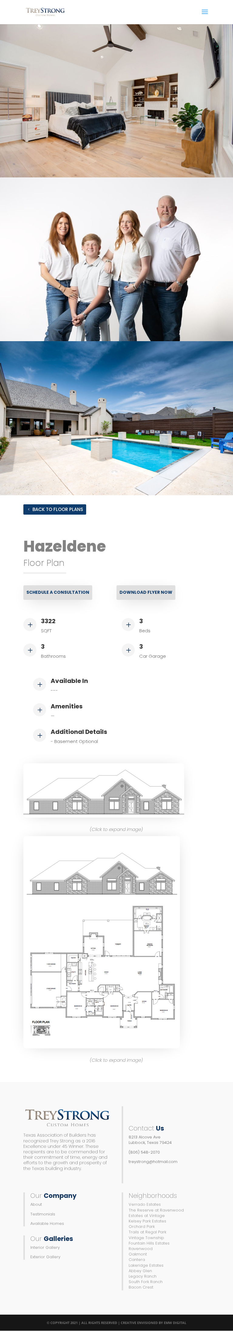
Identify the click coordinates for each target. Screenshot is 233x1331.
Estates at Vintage (147, 1215)
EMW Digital (175, 1322)
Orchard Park (142, 1226)
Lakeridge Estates (146, 1265)
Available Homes (47, 1223)
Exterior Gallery (45, 1257)
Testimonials (42, 1214)
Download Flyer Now (146, 592)
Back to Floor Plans (57, 509)
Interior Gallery (45, 1247)
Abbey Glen (140, 1271)
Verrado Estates (145, 1204)
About (36, 1204)
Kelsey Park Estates (147, 1221)
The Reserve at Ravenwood (156, 1210)
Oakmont (138, 1254)
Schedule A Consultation (57, 592)
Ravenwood (141, 1249)
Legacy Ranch (143, 1276)
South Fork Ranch (146, 1282)
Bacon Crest (141, 1287)
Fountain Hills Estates (149, 1243)
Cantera (137, 1259)
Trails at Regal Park (147, 1232)
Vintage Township (146, 1238)
